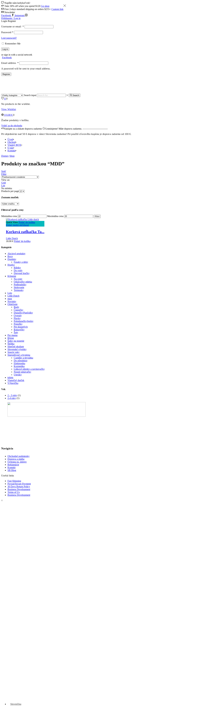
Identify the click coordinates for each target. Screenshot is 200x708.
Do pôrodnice (20, 360)
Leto (10, 293)
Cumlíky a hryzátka (23, 357)
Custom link (57, 9)
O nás (10, 147)
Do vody (18, 270)
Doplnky (12, 259)
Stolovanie (19, 287)
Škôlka (11, 343)
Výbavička (13, 383)
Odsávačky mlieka (23, 281)
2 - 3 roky (12, 395)
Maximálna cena (55, 216)
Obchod (11, 142)
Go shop (45, 6)
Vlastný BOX (14, 145)
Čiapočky (18, 310)
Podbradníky (20, 284)
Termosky (19, 290)
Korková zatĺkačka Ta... (25, 232)
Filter (97, 216)
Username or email (12, 26)
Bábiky (17, 267)
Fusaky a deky (21, 262)
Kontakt (11, 150)
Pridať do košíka (27, 222)
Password (7, 32)
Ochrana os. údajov (17, 461)
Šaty (16, 332)
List (3, 185)
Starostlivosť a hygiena (19, 355)
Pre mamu (13, 335)
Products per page (10, 191)
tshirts (10, 377)
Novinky (12, 301)
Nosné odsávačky (22, 372)
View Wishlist (8, 109)
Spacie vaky (14, 352)
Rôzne (11, 338)
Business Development (19, 489)
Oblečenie (13, 304)
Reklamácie (13, 464)
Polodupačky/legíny (23, 321)
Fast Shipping (14, 481)
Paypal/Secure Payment (19, 483)
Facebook (7, 57)
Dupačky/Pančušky (23, 312)
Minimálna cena (9, 216)
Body (16, 307)
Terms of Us (14, 492)
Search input (30, 95)
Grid (3, 182)
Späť (3, 171)
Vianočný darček (16, 380)
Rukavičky (19, 329)
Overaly (18, 315)
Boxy (10, 256)
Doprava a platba (16, 459)
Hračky (11, 264)
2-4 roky (12, 398)
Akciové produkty (16, 253)
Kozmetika (19, 366)
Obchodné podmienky (19, 456)
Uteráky (18, 374)
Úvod (10, 139)
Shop (12, 156)
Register (6, 74)
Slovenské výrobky (17, 349)
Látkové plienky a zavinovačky (29, 369)
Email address (10, 63)
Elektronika (19, 363)
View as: (5, 180)
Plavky (17, 318)
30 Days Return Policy (19, 486)
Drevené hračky (22, 273)
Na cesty (18, 279)
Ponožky (18, 324)
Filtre (3, 174)
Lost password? (9, 38)
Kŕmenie (12, 276)
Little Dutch (12, 238)
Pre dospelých (21, 326)
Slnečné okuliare (16, 346)
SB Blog (12, 470)
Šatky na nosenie (16, 341)
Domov (5, 156)
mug (10, 298)
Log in (5, 49)
